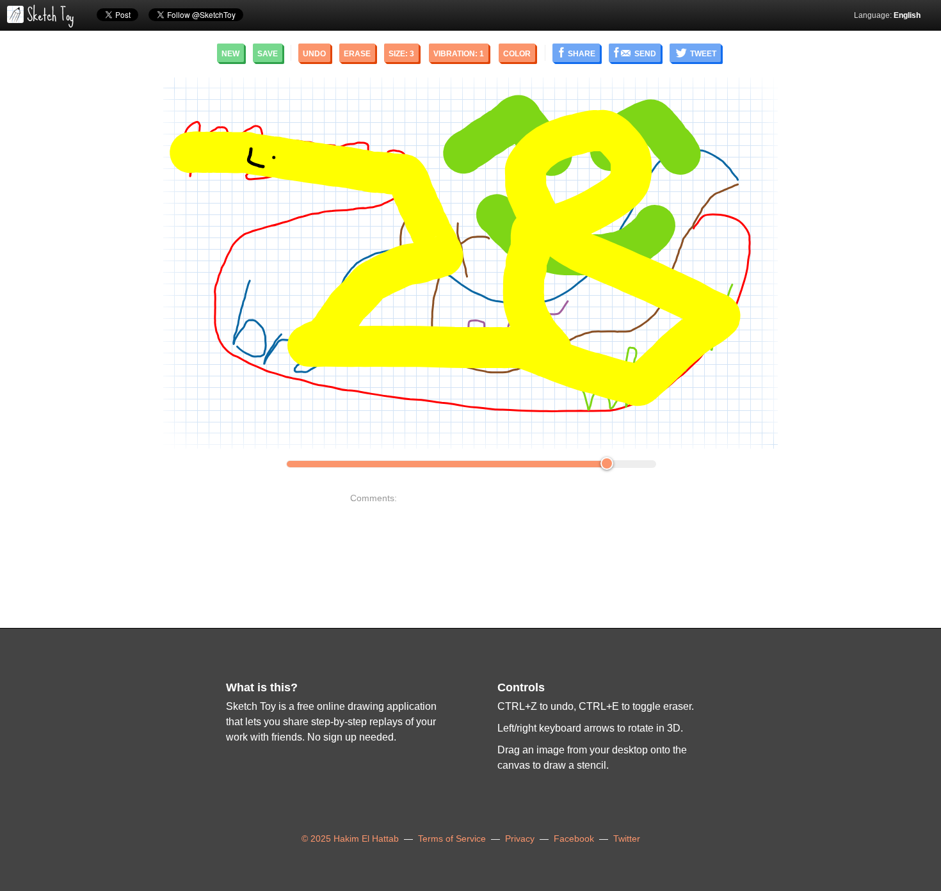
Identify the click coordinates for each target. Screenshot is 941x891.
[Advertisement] (112, 263)
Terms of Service (452, 838)
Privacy (520, 838)
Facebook (574, 838)
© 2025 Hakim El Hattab (350, 838)
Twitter (626, 838)
